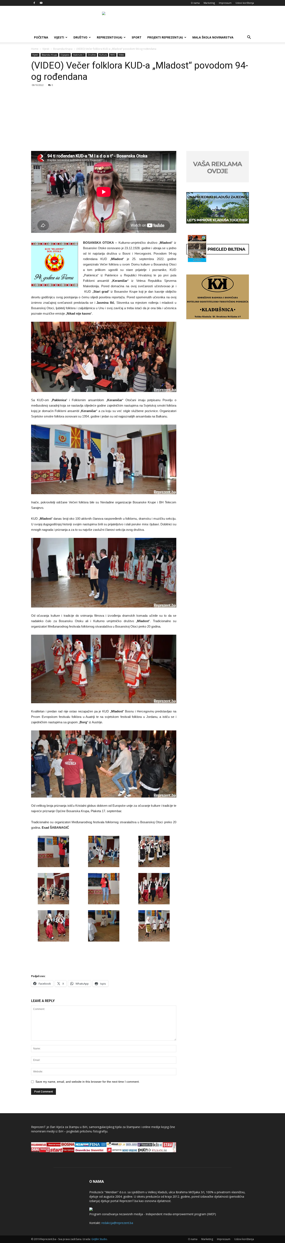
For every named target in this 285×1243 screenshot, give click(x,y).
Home (34, 49)
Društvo (80, 37)
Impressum (225, 2)
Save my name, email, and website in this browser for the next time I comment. (87, 1081)
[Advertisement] (142, 119)
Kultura (103, 54)
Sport (136, 37)
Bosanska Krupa (62, 49)
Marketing (209, 2)
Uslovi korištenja (245, 2)
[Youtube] (41, 3)
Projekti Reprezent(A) (165, 37)
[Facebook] (34, 3)
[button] (249, 38)
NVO (112, 54)
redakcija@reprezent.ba (117, 1223)
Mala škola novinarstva (212, 37)
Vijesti (59, 37)
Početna (41, 37)
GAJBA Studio (99, 1239)
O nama (195, 2)
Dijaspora (65, 54)
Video (121, 54)
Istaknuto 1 (78, 54)
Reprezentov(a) (109, 37)
